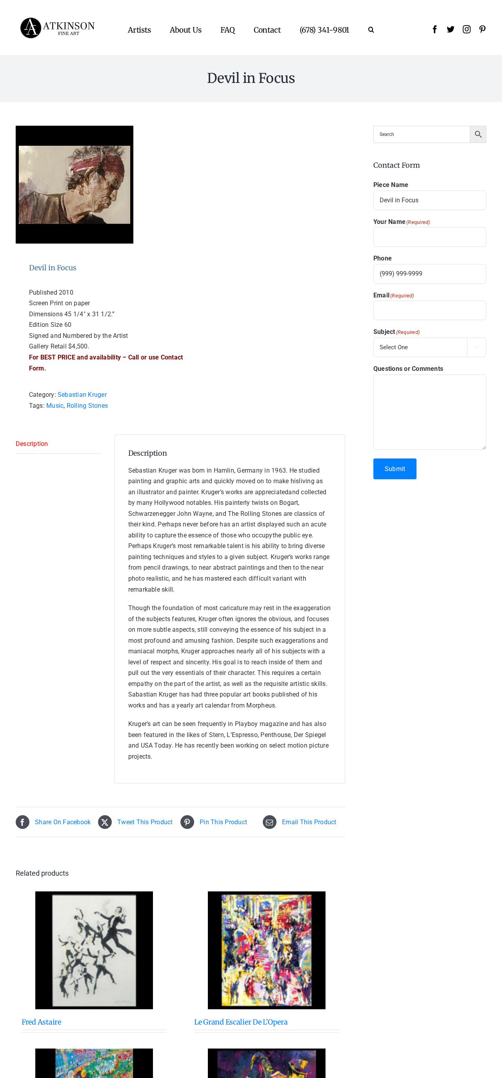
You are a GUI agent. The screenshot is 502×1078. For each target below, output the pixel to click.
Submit (395, 469)
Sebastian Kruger (82, 394)
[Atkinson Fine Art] (57, 20)
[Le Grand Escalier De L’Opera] (266, 950)
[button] (371, 29)
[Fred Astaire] (94, 950)
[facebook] (435, 29)
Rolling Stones (87, 405)
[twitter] (451, 29)
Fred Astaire (41, 1022)
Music (55, 405)
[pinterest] (482, 29)
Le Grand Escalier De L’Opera (240, 1022)
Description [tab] (32, 443)
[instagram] (467, 29)
